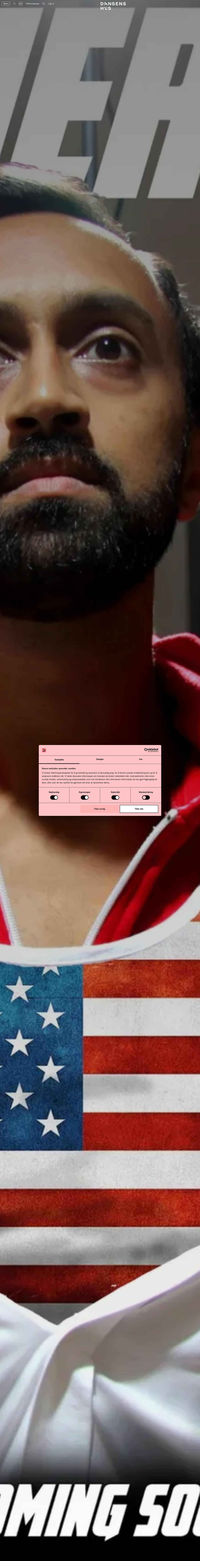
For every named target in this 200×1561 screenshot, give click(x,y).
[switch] (85, 797)
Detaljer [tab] (100, 759)
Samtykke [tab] (59, 759)
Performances (32, 4)
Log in (51, 4)
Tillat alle (139, 809)
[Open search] (14, 4)
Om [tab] (140, 759)
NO (20, 4)
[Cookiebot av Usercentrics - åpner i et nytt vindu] (146, 750)
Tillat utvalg (99, 809)
